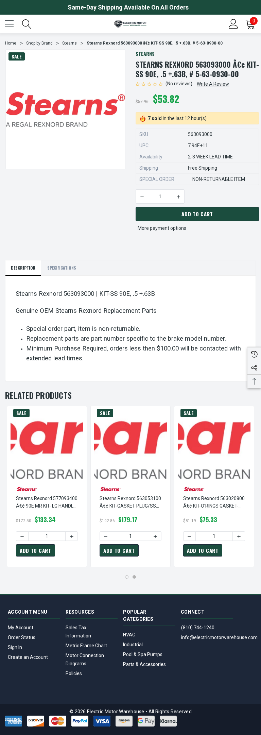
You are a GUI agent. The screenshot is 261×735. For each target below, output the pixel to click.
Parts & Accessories (144, 664)
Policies (74, 673)
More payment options (162, 228)
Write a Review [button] (213, 84)
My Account (20, 627)
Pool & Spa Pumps (142, 654)
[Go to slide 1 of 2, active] (126, 577)
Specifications (61, 268)
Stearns (145, 53)
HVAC (129, 634)
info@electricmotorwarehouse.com (219, 637)
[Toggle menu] (10, 23)
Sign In (15, 647)
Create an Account (28, 657)
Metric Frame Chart (86, 645)
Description (23, 268)
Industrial (133, 644)
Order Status (21, 637)
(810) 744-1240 (197, 627)
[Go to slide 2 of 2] (134, 577)
